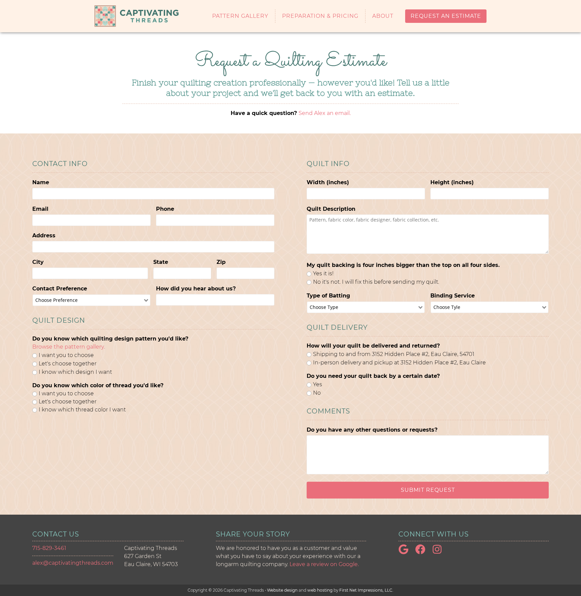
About (382, 16)
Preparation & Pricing (320, 16)
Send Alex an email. (325, 113)
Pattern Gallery (240, 16)
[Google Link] (406, 552)
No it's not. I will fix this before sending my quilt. (376, 282)
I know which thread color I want (82, 409)
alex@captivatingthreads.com (72, 563)
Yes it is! (323, 273)
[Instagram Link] (440, 552)
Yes (317, 384)
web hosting (320, 590)
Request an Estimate (446, 16)
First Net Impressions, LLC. (366, 590)
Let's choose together (67, 363)
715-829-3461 (49, 548)
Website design (282, 590)
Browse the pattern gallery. (68, 347)
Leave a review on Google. (324, 564)
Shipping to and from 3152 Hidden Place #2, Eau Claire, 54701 (393, 354)
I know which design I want (75, 372)
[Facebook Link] (423, 552)
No (317, 393)
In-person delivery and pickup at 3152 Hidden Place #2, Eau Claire (399, 362)
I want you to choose (66, 355)
